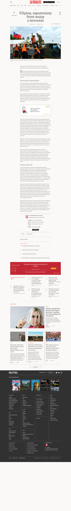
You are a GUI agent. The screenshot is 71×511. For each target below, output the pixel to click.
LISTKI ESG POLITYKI (27, 405)
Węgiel (24, 400)
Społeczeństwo (53, 403)
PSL (9, 419)
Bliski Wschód (11, 435)
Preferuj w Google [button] (56, 23)
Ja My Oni (11, 407)
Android (48, 447)
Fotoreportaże (53, 400)
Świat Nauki (11, 405)
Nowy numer (13, 5)
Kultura (29, 5)
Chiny (10, 439)
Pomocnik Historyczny (13, 400)
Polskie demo (39, 412)
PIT (23, 399)
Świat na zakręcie (39, 404)
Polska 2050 (11, 421)
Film (24, 415)
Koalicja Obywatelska (13, 415)
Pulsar (24, 432)
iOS (46, 447)
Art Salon (24, 426)
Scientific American (13, 402)
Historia (52, 402)
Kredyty (24, 403)
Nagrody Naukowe (26, 438)
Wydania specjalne (12, 399)
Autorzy (51, 413)
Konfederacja (11, 423)
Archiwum (52, 412)
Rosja (10, 437)
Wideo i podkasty (46, 5)
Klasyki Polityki (53, 408)
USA (9, 434)
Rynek (25, 5)
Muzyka (24, 413)
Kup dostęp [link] (35, 229)
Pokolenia (52, 5)
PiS (9, 416)
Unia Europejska (12, 432)
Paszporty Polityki (26, 423)
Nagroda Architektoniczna (28, 424)
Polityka (10, 397)
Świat (22, 5)
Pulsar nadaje (39, 414)
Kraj (18, 5)
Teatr (24, 419)
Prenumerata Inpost (42, 372)
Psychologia (38, 409)
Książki (24, 411)
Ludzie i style (52, 399)
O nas (51, 416)
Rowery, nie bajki (39, 411)
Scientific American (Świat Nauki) (28, 435)
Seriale (24, 416)
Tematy (51, 415)
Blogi (51, 397)
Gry (23, 421)
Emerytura (25, 402)
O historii (38, 407)
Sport (51, 407)
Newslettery (38, 5)
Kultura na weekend (40, 402)
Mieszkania (25, 397)
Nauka (34, 5)
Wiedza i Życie (12, 403)
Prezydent (11, 424)
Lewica (10, 418)
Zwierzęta (52, 410)
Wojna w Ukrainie (12, 431)
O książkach (38, 406)
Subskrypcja (51, 372)
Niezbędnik (11, 408)
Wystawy (24, 418)
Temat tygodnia (39, 401)
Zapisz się (53, 268)
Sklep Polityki (53, 418)
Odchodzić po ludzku (54, 405)
